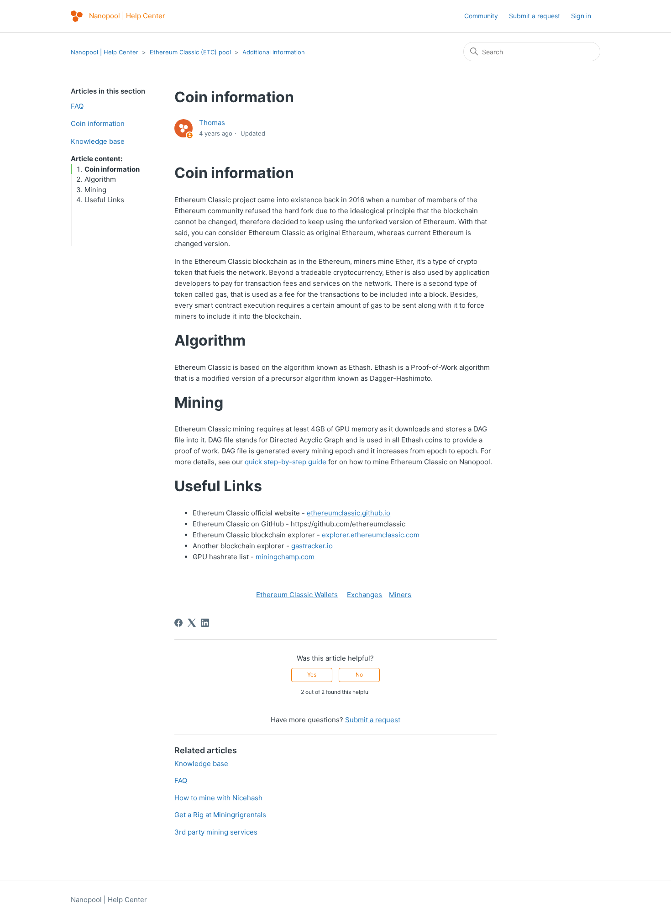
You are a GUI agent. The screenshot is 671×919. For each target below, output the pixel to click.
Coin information (98, 123)
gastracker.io (312, 545)
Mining (95, 189)
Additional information (273, 52)
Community (481, 16)
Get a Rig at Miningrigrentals (220, 814)
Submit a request (534, 16)
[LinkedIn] (205, 623)
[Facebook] (178, 623)
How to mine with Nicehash (218, 797)
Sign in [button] (581, 16)
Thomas (212, 122)
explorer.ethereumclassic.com (370, 534)
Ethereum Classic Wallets (297, 594)
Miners (400, 594)
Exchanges (364, 594)
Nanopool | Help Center (104, 52)
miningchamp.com (285, 556)
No (359, 674)
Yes (311, 674)
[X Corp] (192, 623)
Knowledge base (98, 141)
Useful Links (104, 199)
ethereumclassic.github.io (348, 513)
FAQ (77, 106)
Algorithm (100, 179)
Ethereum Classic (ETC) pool (190, 52)
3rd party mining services (215, 832)
